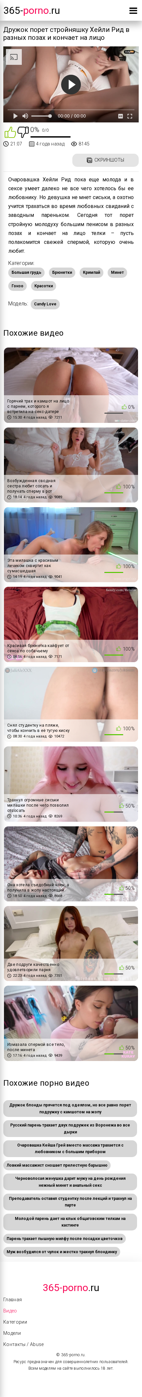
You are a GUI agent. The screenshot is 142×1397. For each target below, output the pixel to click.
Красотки (43, 286)
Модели (12, 1333)
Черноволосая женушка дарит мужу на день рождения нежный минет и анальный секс (70, 1181)
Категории (15, 1322)
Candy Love (45, 304)
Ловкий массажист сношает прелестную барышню (57, 1165)
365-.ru (31, 10)
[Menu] (133, 12)
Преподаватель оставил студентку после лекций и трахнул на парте (70, 1201)
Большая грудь (26, 272)
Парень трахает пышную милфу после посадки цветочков (65, 1238)
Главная (12, 1299)
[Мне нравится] (10, 132)
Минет (117, 272)
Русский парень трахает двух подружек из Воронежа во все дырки (70, 1128)
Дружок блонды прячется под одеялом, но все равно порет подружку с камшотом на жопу (70, 1108)
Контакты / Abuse (23, 1344)
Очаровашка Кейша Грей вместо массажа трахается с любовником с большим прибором (70, 1148)
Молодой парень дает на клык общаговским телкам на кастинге (70, 1222)
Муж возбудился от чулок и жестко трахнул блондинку (62, 1252)
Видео (10, 1310)
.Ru (71, 1287)
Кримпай (91, 272)
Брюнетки (62, 272)
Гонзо (17, 286)
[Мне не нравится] (23, 132)
